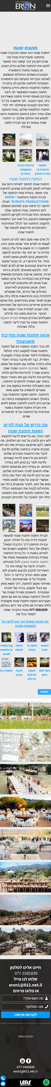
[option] (25, 25)
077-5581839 (25, 1067)
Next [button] (2, 22)
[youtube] (22, 1061)
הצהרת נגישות (25, 1036)
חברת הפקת (9, 318)
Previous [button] (49, 22)
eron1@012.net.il (25, 985)
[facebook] (28, 1061)
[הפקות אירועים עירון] (25, 5)
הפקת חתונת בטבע (34, 561)
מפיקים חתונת (28, 368)
